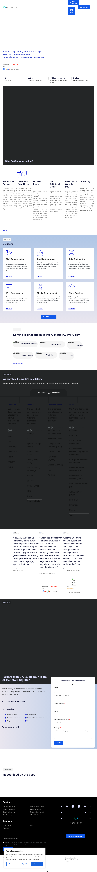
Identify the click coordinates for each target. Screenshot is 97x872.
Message (57, 727)
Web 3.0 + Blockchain (37, 815)
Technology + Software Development (28, 344)
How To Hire (7, 825)
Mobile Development (37, 806)
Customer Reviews (73, 592)
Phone (56, 711)
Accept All (37, 864)
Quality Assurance (9, 809)
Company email (59, 703)
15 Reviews (15, 69)
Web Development (9, 815)
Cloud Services (35, 809)
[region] (24, 858)
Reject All (25, 864)
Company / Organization (61, 695)
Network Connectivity (37, 812)
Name (56, 687)
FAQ (31, 825)
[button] (92, 7)
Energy (71, 356)
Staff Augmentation (9, 806)
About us (6, 828)
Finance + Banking (27, 355)
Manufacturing (56, 344)
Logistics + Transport (50, 355)
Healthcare (79, 345)
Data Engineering (9, 812)
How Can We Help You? (61, 719)
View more (37, 430)
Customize (12, 864)
